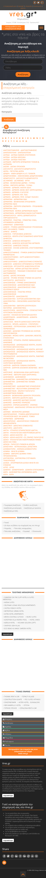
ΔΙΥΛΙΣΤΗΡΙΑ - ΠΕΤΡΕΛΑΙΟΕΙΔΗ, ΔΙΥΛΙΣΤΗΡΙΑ (20, 446)
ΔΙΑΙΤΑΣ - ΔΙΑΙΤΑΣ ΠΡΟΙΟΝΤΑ (14, 275)
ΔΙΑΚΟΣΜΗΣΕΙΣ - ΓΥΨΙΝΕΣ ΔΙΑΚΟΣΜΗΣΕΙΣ (19, 282)
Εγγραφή (26, 531)
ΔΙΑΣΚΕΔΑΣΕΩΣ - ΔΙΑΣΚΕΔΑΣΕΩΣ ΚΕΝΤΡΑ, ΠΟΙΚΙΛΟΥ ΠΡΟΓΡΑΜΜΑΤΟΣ (23, 353)
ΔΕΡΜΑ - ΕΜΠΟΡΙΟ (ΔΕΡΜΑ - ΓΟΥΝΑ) (17, 185)
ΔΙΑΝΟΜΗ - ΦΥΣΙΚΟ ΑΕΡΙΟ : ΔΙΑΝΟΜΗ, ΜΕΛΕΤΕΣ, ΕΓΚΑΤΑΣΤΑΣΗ (22, 336)
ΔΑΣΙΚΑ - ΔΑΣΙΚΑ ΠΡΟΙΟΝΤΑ (14, 166)
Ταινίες (7, 745)
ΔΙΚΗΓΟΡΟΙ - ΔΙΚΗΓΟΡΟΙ (12, 428)
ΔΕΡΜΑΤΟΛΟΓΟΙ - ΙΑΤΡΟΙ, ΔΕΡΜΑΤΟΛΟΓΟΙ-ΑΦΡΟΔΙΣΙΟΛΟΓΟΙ (20, 216)
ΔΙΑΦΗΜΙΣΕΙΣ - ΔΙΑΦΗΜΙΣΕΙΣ (14, 377)
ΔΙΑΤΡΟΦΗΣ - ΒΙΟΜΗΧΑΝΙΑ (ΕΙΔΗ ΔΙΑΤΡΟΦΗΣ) (21, 372)
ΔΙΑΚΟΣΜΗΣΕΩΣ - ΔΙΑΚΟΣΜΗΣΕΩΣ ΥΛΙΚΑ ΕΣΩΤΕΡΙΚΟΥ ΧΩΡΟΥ (19, 288)
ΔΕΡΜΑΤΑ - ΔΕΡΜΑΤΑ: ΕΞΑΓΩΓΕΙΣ (16, 192)
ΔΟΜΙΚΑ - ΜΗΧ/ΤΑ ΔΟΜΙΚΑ (13, 451)
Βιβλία (7, 730)
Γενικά (6, 522)
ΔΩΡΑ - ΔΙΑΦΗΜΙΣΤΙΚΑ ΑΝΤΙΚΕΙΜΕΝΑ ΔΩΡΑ (20, 472)
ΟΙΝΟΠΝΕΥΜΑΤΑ (10, 702)
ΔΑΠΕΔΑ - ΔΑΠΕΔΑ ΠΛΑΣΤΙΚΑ (14, 159)
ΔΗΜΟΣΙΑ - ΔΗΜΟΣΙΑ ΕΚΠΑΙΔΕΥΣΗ (16, 241)
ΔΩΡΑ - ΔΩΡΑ (8, 474)
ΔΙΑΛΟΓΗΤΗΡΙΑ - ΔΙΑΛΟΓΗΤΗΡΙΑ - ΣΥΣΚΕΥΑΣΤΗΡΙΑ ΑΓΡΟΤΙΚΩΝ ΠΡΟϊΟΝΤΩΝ (22, 311)
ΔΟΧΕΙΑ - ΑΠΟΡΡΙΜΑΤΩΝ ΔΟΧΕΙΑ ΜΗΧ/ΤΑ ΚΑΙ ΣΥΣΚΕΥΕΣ (21, 464)
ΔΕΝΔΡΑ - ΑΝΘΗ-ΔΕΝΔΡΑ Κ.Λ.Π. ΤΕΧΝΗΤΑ (19, 173)
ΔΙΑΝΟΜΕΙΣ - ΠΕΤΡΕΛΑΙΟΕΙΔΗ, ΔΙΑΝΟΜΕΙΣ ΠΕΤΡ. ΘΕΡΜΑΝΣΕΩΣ (22, 327)
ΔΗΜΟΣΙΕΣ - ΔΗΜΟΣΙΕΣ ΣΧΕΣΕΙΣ (15, 245)
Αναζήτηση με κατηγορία (12, 508)
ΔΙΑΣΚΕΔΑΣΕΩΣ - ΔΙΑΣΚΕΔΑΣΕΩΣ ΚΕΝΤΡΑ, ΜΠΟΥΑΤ (23, 349)
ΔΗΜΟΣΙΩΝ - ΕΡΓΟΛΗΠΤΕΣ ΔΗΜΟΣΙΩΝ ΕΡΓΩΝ (21, 266)
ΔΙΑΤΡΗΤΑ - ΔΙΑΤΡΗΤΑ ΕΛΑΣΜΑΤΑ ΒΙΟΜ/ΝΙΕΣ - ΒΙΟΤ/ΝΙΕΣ (23, 369)
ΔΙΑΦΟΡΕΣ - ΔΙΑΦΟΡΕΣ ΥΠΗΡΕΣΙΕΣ (16, 402)
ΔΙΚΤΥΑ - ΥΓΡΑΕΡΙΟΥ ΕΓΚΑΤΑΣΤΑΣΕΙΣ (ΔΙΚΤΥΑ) (20, 430)
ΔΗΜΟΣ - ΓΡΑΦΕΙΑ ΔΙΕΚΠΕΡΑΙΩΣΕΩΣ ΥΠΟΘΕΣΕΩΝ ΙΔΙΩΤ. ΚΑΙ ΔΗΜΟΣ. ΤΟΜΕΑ (22, 228)
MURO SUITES (31, 617)
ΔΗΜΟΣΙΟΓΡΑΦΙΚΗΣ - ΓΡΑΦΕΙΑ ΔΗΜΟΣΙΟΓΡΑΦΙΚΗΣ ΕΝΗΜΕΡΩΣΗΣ (23, 253)
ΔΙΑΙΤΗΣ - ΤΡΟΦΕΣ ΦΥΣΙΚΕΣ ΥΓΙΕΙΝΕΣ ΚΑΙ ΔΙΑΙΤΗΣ (22, 278)
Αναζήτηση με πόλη (11, 511)
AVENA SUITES (9, 602)
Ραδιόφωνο (9, 741)
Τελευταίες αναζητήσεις (12, 531)
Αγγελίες (7, 727)
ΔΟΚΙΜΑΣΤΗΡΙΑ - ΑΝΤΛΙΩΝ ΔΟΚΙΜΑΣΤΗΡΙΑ (20, 449)
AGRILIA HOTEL (9, 623)
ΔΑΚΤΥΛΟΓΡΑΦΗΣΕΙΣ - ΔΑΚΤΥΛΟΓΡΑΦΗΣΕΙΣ (20, 150)
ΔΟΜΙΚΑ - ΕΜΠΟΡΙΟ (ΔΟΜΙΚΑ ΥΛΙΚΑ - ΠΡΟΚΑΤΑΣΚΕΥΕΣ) (17, 455)
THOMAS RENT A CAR (11, 696)
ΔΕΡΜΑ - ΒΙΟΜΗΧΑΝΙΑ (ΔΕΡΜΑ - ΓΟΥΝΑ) (19, 183)
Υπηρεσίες (7, 528)
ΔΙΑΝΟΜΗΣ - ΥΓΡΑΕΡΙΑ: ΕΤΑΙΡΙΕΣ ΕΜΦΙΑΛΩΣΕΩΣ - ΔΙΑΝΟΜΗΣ (22, 341)
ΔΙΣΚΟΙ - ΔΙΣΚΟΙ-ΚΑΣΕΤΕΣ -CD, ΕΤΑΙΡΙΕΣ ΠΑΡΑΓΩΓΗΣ (23, 437)
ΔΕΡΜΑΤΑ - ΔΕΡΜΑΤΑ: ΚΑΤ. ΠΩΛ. (15, 194)
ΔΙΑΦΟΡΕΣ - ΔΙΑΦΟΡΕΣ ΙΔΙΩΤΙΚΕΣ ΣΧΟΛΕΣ (19, 400)
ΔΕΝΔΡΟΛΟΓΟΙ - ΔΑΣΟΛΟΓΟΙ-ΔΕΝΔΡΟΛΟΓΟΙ (20, 178)
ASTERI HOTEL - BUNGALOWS (29, 702)
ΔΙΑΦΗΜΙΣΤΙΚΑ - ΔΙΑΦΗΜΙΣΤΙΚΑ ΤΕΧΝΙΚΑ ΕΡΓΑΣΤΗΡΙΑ (19, 383)
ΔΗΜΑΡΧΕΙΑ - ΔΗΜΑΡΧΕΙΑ (13, 225)
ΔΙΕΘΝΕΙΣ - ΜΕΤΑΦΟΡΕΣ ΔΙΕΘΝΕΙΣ (16, 412)
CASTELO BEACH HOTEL (12, 608)
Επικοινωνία (37, 531)
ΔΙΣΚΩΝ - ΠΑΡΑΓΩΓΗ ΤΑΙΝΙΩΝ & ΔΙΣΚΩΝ (19, 444)
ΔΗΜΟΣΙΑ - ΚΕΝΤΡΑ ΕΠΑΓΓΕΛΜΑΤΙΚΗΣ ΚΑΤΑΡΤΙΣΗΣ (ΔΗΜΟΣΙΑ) (23, 237)
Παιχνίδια (9, 738)
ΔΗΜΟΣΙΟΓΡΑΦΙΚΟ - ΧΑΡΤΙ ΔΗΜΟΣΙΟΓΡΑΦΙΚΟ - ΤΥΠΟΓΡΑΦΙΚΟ (22, 258)
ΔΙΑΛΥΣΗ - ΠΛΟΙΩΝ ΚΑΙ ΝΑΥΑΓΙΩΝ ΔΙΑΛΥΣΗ (20, 315)
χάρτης (23, 8)
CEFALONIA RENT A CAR (28, 708)
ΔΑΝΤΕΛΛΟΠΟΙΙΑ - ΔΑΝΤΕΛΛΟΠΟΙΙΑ (17, 152)
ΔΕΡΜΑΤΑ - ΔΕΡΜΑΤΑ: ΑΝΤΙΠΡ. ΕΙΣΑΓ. (17, 187)
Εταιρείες (8, 719)
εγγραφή (21, 6)
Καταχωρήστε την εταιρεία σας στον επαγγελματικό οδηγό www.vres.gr (23, 751)
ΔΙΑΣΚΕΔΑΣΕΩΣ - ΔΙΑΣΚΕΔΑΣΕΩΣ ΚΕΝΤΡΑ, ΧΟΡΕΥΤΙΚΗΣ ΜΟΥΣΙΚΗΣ (19, 362)
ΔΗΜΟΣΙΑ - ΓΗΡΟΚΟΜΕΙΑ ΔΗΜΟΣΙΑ (17, 234)
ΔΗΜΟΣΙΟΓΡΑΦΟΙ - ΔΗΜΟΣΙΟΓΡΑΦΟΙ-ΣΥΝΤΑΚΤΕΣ (22, 261)
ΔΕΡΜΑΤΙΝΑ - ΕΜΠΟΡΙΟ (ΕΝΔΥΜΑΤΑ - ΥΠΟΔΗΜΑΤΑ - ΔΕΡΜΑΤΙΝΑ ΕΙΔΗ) (23, 207)
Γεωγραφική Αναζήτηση (12, 505)
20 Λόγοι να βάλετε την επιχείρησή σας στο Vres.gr (22, 525)
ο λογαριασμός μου (10, 6)
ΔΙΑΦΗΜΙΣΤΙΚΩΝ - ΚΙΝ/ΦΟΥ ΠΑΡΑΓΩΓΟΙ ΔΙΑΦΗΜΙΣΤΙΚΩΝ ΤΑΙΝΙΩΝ (19, 392)
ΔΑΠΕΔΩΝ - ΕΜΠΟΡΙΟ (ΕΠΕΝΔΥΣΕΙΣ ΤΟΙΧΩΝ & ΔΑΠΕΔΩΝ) (21, 163)
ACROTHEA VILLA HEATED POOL (15, 620)
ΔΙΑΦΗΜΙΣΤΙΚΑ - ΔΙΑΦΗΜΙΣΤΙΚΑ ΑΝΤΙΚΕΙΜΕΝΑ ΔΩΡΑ (23, 379)
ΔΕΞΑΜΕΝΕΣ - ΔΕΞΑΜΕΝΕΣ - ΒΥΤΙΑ (16, 180)
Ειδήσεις (7, 734)
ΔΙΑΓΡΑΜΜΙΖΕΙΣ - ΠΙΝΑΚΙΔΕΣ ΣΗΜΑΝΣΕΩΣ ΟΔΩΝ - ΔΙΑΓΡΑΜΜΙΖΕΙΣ (23, 272)
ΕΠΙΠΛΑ (26, 705)
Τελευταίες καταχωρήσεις (23, 528)
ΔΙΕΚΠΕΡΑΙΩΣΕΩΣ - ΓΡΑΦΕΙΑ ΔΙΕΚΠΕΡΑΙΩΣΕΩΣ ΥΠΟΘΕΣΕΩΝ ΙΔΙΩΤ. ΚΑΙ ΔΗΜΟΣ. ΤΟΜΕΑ (21, 415)
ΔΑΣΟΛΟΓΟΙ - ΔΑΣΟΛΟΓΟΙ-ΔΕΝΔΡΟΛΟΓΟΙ (19, 169)
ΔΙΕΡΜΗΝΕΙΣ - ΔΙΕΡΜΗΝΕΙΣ (13, 419)
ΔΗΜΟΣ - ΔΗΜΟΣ (10, 231)
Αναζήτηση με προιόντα (32, 508)
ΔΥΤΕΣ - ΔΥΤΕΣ (8, 467)
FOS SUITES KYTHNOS (32, 699)
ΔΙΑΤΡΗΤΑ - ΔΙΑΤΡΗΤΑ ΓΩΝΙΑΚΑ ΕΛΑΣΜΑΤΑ (19, 365)
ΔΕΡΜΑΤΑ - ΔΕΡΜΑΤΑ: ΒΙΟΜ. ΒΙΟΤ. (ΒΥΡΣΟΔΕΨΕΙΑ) (22, 190)
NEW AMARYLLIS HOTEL (12, 705)
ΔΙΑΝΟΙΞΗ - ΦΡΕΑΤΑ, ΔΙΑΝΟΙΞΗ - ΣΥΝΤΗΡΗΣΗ (20, 324)
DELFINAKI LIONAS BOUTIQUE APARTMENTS (20, 605)
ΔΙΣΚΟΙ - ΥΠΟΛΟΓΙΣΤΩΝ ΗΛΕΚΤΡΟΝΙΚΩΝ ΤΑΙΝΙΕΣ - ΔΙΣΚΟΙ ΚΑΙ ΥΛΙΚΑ (22, 441)
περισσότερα (7, 634)
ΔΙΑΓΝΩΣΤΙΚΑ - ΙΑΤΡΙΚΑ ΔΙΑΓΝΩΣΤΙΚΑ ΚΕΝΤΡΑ (21, 268)
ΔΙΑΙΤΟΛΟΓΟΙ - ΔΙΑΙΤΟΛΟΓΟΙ (14, 280)
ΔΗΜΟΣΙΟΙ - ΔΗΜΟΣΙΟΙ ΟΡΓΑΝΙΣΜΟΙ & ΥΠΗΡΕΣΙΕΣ (23, 264)
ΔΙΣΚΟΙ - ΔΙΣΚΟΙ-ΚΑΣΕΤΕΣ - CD (14, 435)
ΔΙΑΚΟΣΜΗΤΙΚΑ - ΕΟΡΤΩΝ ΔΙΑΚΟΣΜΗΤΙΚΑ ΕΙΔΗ (21, 299)
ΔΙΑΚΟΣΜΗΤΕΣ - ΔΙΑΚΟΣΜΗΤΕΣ (15, 296)
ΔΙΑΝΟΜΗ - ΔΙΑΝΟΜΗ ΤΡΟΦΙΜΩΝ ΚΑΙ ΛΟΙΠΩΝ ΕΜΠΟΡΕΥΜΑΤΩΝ (21, 332)
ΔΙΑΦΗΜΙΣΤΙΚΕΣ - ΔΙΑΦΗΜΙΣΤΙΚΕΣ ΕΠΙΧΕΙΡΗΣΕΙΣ (22, 386)
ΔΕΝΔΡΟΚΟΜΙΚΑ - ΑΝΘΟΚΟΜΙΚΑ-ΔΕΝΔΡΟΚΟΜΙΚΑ (23, 176)
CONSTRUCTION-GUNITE (13, 699)
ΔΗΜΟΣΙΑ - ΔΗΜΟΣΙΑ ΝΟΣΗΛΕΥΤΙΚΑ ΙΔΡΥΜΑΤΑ (21, 243)
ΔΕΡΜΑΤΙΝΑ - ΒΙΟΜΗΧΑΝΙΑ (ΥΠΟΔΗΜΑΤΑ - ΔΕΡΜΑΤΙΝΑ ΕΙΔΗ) (19, 203)
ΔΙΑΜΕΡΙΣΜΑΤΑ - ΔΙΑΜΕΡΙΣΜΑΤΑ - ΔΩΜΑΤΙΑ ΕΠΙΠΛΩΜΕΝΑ (20, 318)
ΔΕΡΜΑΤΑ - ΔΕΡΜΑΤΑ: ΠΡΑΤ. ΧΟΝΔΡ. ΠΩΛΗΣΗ (20, 197)
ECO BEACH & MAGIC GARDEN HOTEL (17, 628)
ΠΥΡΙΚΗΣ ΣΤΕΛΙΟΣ (10, 708)
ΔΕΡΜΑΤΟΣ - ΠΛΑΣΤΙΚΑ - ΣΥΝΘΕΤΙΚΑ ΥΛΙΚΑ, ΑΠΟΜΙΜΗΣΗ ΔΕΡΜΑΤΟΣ (20, 221)
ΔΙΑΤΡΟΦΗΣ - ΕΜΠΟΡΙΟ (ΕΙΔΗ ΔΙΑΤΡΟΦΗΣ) (19, 374)
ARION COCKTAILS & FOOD (14, 617)
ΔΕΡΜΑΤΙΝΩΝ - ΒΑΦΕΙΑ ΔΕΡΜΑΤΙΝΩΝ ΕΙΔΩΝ (20, 211)
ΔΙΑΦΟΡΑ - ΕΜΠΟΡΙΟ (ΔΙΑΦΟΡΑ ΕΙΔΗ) (18, 398)
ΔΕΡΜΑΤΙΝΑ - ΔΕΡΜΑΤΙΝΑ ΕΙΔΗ (15, 199)
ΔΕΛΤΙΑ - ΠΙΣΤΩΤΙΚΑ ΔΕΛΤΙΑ (13, 171)
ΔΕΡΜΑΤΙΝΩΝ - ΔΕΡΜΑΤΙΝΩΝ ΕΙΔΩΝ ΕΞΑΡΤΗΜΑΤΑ (22, 213)
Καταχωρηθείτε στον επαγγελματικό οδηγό (13, 27)
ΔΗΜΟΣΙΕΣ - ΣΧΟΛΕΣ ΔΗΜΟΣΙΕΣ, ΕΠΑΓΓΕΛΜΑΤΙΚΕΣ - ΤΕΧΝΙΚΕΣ (23, 249)
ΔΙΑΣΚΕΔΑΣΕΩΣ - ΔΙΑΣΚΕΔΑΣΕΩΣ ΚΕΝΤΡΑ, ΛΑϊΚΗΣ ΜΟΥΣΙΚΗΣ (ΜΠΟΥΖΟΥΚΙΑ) (22, 346)
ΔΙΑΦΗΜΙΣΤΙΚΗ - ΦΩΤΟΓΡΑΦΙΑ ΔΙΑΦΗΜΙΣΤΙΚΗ (21, 388)
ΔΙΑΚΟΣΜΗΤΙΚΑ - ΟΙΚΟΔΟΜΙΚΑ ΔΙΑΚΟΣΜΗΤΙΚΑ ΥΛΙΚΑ (21, 302)
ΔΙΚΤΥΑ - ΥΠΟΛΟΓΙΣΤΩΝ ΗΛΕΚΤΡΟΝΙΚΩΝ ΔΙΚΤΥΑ (22, 433)
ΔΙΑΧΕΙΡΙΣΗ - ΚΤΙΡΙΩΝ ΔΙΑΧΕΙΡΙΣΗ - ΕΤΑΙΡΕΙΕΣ (20, 405)
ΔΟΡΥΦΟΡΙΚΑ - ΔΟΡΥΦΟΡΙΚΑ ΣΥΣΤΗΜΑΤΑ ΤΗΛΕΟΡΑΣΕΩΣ (19, 459)
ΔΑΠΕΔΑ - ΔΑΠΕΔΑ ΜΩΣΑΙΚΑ (14, 157)
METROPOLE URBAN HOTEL (14, 611)
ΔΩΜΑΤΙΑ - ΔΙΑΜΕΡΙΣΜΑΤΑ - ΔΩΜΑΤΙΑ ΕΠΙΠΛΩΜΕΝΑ (23, 470)
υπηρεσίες (28, 6)
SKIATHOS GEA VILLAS (12, 625)
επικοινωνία (37, 6)
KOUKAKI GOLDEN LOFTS (27, 623)
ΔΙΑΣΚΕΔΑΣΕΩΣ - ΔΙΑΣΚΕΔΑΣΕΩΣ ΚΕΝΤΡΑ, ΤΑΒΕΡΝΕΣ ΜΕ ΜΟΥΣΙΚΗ (23, 357)
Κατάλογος (8, 723)
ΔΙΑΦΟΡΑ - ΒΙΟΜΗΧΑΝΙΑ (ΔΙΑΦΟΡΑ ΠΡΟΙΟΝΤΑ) (21, 395)
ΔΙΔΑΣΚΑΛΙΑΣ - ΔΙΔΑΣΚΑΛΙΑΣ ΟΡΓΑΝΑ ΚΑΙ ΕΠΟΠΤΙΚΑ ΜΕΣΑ (23, 408)
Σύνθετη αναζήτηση (30, 505)
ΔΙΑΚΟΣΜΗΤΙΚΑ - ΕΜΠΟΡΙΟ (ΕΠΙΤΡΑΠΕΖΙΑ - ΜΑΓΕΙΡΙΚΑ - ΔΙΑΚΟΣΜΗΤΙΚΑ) (20, 307)
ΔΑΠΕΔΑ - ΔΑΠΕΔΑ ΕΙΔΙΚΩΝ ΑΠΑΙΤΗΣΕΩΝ (19, 155)
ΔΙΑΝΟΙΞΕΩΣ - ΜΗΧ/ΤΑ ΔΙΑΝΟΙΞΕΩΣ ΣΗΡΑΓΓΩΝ (21, 322)
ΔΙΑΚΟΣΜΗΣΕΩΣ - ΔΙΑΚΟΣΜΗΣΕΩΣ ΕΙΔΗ (19, 285)
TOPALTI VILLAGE (28, 696)
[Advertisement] (23, 564)
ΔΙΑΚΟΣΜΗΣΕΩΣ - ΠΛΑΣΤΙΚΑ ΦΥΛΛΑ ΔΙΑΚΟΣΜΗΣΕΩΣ (17, 293)
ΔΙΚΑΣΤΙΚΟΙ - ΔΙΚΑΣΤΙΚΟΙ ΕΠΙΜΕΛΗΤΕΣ (18, 425)
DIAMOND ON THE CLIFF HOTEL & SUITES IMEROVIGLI (18, 598)
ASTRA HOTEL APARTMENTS (14, 614)
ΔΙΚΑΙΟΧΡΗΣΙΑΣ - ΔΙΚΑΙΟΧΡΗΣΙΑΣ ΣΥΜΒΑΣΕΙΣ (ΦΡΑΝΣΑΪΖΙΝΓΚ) (21, 422)
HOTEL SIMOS (35, 620)
